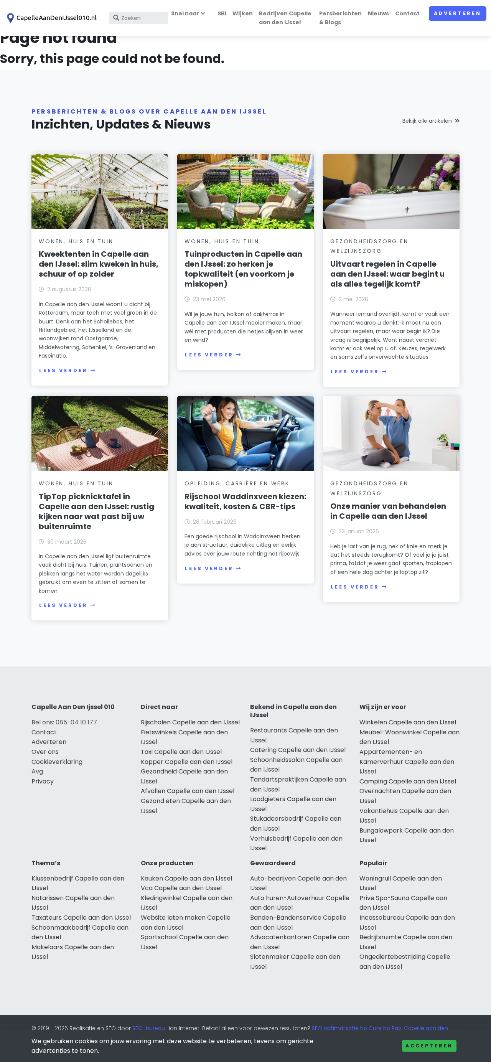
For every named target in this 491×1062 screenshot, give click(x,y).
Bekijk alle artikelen (427, 121)
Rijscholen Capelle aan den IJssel (190, 722)
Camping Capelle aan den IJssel (407, 781)
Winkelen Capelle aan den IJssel (407, 722)
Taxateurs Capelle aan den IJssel (81, 917)
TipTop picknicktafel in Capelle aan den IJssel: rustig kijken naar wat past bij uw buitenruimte (96, 511)
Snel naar (185, 13)
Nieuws (378, 13)
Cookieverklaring (56, 761)
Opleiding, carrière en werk (237, 483)
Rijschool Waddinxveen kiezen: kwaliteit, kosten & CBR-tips (245, 501)
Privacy (42, 781)
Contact (407, 13)
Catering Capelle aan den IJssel (298, 749)
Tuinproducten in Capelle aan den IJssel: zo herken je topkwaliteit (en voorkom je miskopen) (243, 269)
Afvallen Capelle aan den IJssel (187, 791)
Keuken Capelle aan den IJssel (186, 878)
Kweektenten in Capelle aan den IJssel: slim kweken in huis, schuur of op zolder (98, 264)
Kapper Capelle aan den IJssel (186, 761)
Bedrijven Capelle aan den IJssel (285, 18)
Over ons (45, 751)
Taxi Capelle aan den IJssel (181, 751)
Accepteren (429, 1045)
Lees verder (63, 370)
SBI (221, 13)
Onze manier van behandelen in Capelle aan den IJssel (388, 511)
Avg (37, 771)
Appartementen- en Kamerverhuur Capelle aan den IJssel (406, 761)
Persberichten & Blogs (340, 18)
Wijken (242, 13)
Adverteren (457, 13)
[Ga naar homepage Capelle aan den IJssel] (51, 18)
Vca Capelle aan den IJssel (181, 888)
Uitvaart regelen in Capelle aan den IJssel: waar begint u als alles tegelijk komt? (387, 274)
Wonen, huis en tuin (76, 241)
